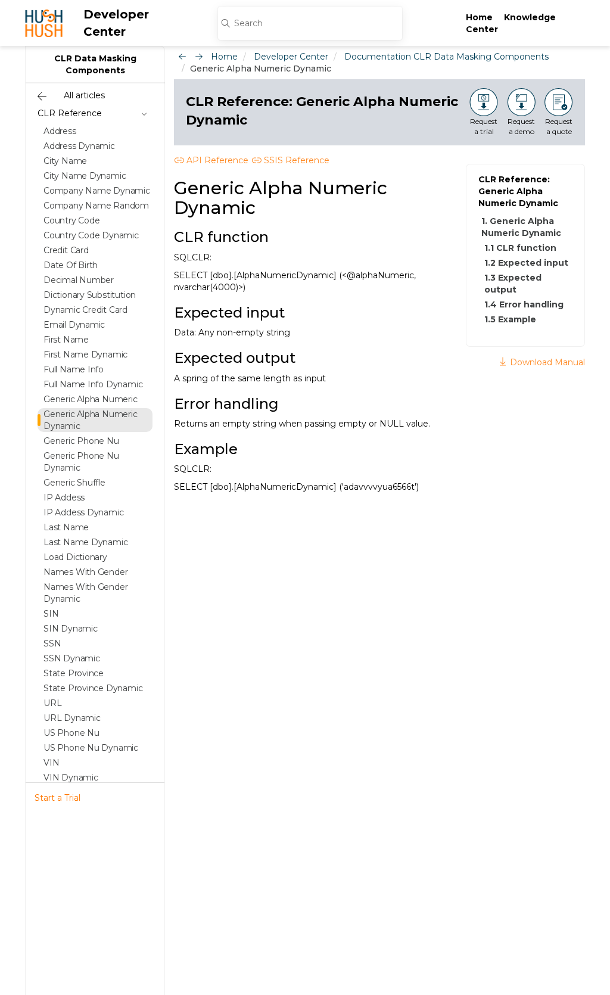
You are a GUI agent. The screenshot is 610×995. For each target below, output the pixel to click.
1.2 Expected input (526, 262)
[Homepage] (43, 23)
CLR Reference (70, 113)
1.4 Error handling (524, 304)
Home (479, 17)
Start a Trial (57, 797)
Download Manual (546, 362)
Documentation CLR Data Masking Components (446, 56)
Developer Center (116, 23)
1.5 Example (510, 319)
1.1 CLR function (520, 247)
